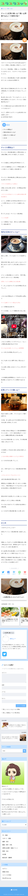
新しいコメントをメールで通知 (11, 709)
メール (3, 691)
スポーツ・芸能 (6, 838)
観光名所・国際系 (7, 857)
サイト (3, 698)
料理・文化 (11, 604)
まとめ (5, 138)
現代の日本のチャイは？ (10, 132)
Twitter (4, 657)
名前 (3, 685)
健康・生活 (5, 841)
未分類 (4, 854)
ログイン (4, 868)
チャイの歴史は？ (8, 129)
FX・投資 (5, 835)
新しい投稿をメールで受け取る (11, 712)
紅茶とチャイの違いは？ (10, 135)
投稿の (5, 871)
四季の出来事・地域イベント (10, 848)
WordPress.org (6, 878)
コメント (4, 672)
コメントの (6, 875)
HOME (14, 890)
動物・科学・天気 (7, 844)
